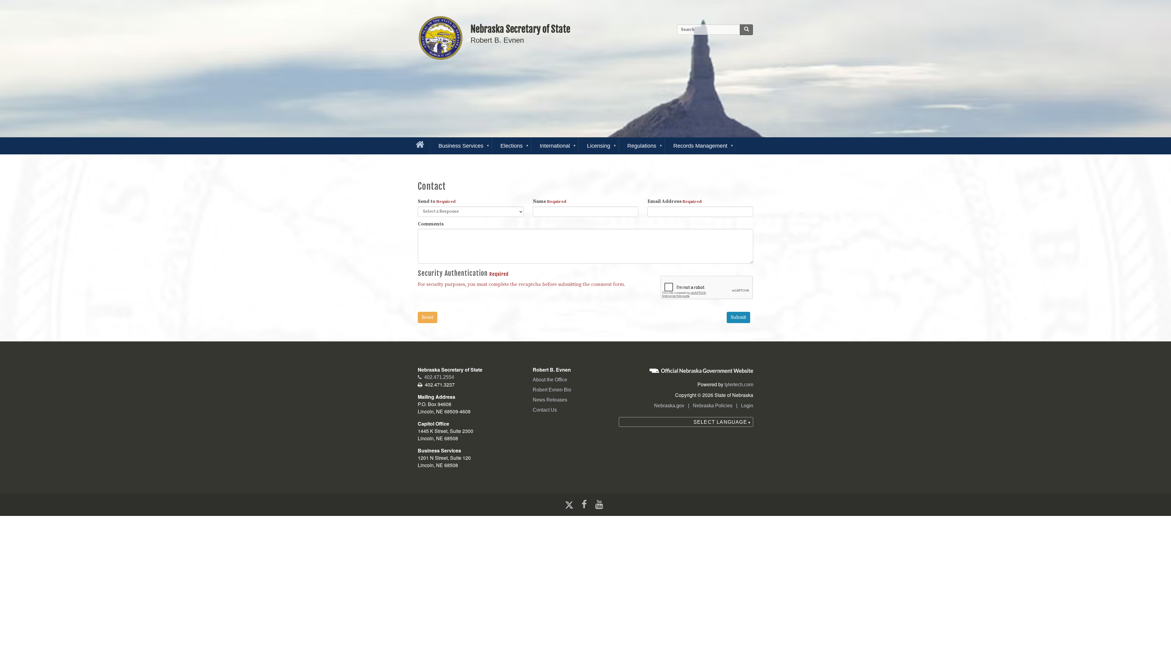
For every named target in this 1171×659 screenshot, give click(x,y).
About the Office (550, 379)
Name (549, 201)
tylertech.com (739, 384)
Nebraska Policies (712, 405)
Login (747, 405)
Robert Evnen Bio (552, 389)
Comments (431, 224)
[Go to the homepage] (418, 143)
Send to (437, 201)
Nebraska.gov (669, 405)
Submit (738, 317)
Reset (427, 317)
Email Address (674, 201)
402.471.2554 (436, 377)
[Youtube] (600, 504)
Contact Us (545, 409)
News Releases (550, 399)
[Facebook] (583, 504)
